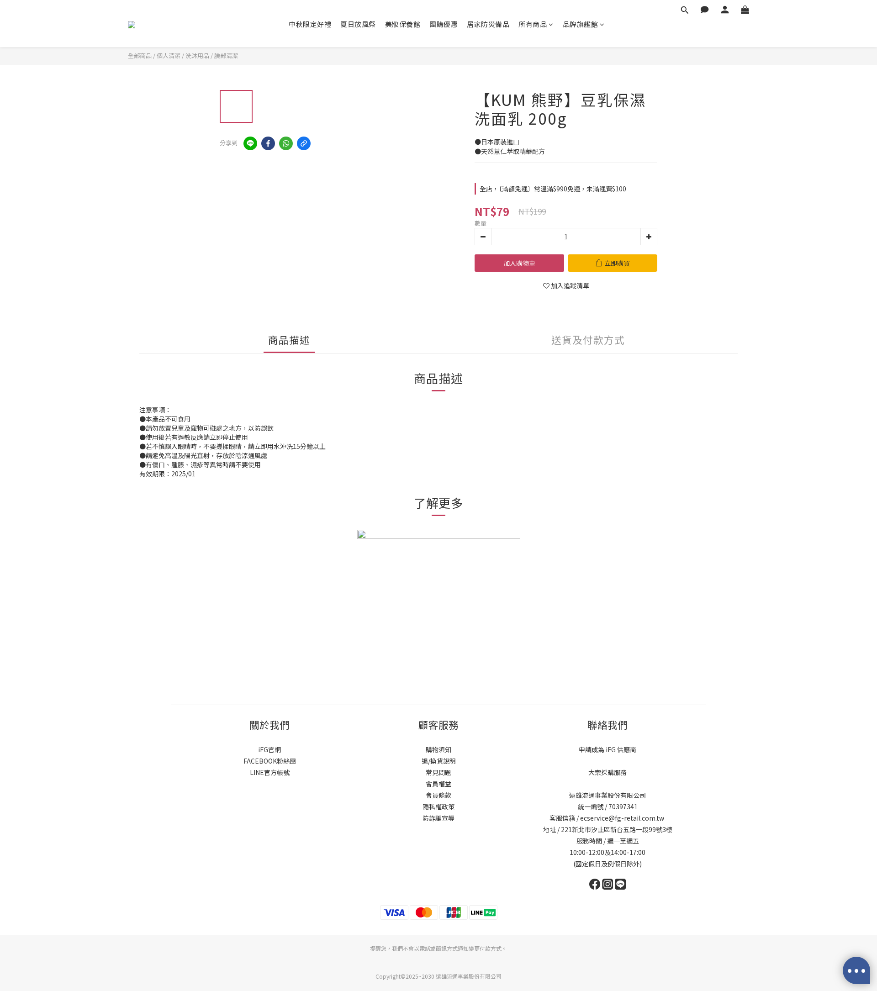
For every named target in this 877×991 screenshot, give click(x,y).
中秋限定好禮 (310, 24)
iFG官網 (269, 749)
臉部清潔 (226, 55)
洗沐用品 (197, 55)
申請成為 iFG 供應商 (607, 749)
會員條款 (438, 795)
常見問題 (438, 772)
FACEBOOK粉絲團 (269, 760)
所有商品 (532, 24)
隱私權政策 (438, 806)
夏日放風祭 (358, 24)
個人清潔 (168, 55)
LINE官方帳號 (270, 772)
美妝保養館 (403, 24)
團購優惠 (443, 24)
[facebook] (268, 143)
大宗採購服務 (607, 772)
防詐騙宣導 (438, 817)
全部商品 (140, 55)
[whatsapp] (286, 143)
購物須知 (438, 749)
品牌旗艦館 (580, 24)
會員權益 (438, 783)
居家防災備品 (488, 24)
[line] (250, 143)
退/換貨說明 (439, 760)
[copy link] (304, 143)
